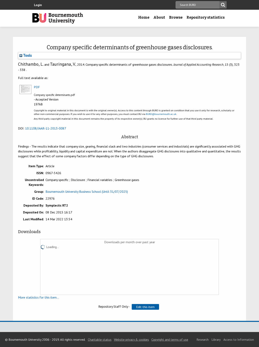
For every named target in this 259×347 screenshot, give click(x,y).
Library (216, 339)
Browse (176, 17)
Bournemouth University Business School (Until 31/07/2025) (87, 192)
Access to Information (238, 339)
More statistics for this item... (38, 297)
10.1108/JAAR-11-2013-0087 (45, 128)
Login (38, 5)
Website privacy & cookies (131, 339)
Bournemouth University (57, 18)
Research (202, 339)
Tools (27, 55)
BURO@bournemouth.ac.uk (161, 114)
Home (143, 17)
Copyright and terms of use (169, 339)
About (159, 17)
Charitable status (99, 339)
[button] (145, 307)
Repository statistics (206, 17)
